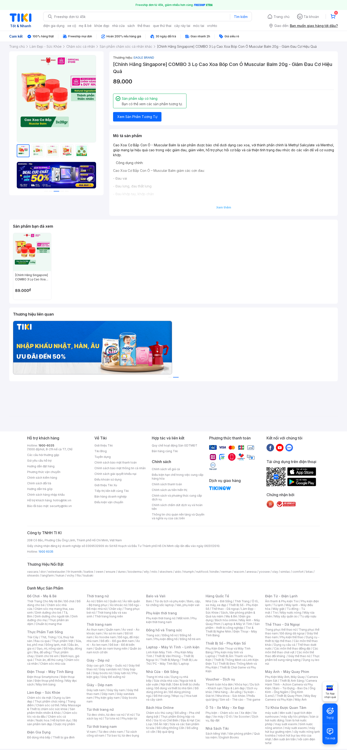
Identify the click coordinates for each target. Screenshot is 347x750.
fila (78, 575)
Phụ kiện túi (129, 718)
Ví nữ (130, 714)
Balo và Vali (155, 596)
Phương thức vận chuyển (43, 472)
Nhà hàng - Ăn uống (228, 692)
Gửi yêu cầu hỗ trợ (39, 460)
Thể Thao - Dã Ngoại (282, 624)
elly (146, 571)
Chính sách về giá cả (166, 469)
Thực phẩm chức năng (50, 701)
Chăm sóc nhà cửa (52, 663)
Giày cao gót (95, 665)
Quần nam (113, 629)
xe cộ (71, 26)
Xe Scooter (242, 716)
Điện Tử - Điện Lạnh (281, 596)
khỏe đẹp (101, 26)
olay (275, 571)
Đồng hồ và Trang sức (164, 630)
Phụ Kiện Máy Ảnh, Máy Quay (285, 677)
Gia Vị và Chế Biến (166, 720)
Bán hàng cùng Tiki (165, 451)
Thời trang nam (99, 624)
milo (154, 571)
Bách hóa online (226, 620)
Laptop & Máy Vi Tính (237, 624)
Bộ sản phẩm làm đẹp (52, 722)
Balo (149, 601)
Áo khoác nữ (118, 605)
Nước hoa (42, 720)
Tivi (275, 612)
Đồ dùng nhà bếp (39, 737)
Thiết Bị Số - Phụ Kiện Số (226, 643)
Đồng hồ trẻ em (190, 639)
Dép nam (108, 694)
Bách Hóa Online (160, 708)
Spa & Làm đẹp (234, 688)
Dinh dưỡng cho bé (48, 612)
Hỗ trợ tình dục (61, 720)
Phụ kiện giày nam (107, 697)
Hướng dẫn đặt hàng (41, 466)
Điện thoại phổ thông (49, 680)
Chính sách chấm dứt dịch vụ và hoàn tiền (177, 507)
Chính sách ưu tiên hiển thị (169, 490)
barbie (88, 571)
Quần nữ (115, 601)
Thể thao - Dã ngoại (225, 609)
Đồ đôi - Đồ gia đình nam (117, 641)
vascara (32, 571)
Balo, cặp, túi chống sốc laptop (173, 603)
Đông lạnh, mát (56, 644)
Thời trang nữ (98, 596)
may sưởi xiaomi (286, 724)
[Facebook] (270, 447)
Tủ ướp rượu (308, 616)
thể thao (144, 26)
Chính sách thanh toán (167, 484)
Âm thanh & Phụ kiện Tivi (282, 601)
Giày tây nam (116, 690)
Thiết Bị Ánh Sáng (292, 680)
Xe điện (246, 713)
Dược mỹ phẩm (65, 724)
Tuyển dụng (102, 457)
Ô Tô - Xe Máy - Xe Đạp (225, 708)
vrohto (212, 26)
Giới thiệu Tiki (103, 445)
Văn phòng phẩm (240, 733)
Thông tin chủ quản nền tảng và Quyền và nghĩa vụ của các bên (178, 516)
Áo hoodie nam (105, 637)
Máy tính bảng (45, 684)
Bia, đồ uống (42, 652)
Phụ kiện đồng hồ (166, 639)
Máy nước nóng (290, 612)
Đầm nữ (102, 601)
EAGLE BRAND (144, 57)
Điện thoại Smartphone (43, 677)
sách (131, 26)
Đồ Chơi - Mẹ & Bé (42, 596)
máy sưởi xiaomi (296, 728)
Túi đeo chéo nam (110, 731)
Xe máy (218, 716)
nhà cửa (118, 26)
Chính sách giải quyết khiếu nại (115, 474)
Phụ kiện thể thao (292, 637)
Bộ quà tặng (166, 731)
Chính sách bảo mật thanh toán (115, 462)
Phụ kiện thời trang (161, 613)
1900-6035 (46, 445)
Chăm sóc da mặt (39, 697)
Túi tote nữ (112, 718)
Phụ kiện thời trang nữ (160, 618)
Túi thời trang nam (102, 726)
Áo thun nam (95, 629)
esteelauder (56, 571)
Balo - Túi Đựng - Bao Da (290, 688)
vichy (70, 575)
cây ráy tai (182, 26)
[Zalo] (289, 447)
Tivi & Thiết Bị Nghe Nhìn (230, 629)
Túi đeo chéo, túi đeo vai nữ (105, 714)
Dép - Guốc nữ (116, 665)
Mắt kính (183, 618)
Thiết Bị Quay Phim (289, 696)
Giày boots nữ (102, 673)
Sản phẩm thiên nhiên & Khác (51, 711)
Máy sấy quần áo (286, 616)
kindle (214, 571)
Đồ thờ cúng (162, 696)
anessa (251, 571)
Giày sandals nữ (110, 669)
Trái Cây (32, 637)
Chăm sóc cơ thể (47, 705)
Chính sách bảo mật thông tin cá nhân (120, 468)
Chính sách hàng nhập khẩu (46, 494)
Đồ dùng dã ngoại (292, 633)
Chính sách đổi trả (39, 483)
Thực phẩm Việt (62, 641)
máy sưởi (271, 713)
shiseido (33, 575)
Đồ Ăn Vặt (161, 724)
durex (122, 571)
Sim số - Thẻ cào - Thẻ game (240, 699)
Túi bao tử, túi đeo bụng (123, 735)
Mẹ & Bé (231, 616)
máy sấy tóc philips (294, 716)
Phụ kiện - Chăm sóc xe (222, 713)
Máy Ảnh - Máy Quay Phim (287, 672)
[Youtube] (280, 447)
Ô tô (229, 716)
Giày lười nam (96, 690)
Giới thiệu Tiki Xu (105, 485)
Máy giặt (278, 609)
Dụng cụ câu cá (284, 644)
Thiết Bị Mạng (169, 660)
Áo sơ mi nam (113, 633)
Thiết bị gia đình (64, 737)
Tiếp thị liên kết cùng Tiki (111, 491)
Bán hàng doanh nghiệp (110, 496)
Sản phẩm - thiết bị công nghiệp (233, 625)
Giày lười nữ (122, 673)
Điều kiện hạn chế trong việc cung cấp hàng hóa (177, 476)
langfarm (48, 575)
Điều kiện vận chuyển (108, 502)
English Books (229, 737)
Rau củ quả (42, 641)
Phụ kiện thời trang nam (171, 620)
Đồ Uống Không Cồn (170, 728)
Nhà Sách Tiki (217, 728)
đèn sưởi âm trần (284, 739)
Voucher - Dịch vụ (220, 679)
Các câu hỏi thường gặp (43, 455)
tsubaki (88, 575)
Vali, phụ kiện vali (187, 605)
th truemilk (75, 571)
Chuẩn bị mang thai (49, 624)
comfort (298, 571)
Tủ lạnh (278, 605)
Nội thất (166, 684)
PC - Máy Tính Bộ (165, 663)
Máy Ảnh (301, 699)
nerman (226, 571)
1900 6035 (45, 551)
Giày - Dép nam (99, 685)
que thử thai (162, 26)
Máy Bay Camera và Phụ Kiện (290, 697)
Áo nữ (90, 601)
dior (43, 571)
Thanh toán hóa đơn (219, 684)
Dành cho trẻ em (47, 656)
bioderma (135, 571)
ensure (110, 571)
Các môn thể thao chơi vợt (291, 650)
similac (285, 571)
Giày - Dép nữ (98, 660)
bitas (309, 571)
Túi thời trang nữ (100, 709)
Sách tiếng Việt (216, 733)
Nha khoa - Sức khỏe (230, 696)
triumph (188, 571)
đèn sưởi (285, 713)
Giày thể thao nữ (299, 656)
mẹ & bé (85, 26)
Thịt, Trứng (48, 637)
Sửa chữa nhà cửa (166, 680)
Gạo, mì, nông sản (49, 648)
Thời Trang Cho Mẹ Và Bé (44, 601)
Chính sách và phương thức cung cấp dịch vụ (177, 497)
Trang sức (153, 635)
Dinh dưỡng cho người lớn (52, 616)
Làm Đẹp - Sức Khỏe (43, 692)
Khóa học (241, 684)
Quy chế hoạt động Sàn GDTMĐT (174, 445)
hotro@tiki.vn (62, 500)
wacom (239, 571)
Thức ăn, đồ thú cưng (49, 660)
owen (99, 571)
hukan (60, 575)
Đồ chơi (69, 601)
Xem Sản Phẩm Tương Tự (137, 117)
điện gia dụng (53, 26)
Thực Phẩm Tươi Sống (45, 632)
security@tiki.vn (61, 506)
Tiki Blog (100, 451)
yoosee (264, 571)
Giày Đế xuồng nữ (113, 677)
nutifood (202, 571)
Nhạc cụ (177, 696)
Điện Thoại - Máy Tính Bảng (50, 672)
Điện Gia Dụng (39, 732)
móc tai (198, 26)
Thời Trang (242, 601)
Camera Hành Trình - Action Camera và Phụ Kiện (291, 684)
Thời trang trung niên (109, 616)
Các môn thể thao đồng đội (292, 648)
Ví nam (91, 731)
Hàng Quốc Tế (217, 596)
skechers (166, 571)
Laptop (184, 663)
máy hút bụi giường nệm (290, 729)
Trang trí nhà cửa (157, 677)
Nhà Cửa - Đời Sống (162, 672)
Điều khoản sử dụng (108, 479)
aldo (178, 571)
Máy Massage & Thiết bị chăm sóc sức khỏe (54, 707)
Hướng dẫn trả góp (40, 489)
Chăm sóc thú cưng (159, 713)
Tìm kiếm (241, 17)
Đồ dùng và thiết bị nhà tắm (173, 688)
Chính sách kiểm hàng (42, 477)
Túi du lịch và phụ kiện (170, 601)
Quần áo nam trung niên (111, 648)
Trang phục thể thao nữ (280, 629)
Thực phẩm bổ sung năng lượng (292, 658)
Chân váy (115, 609)
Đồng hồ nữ (170, 635)
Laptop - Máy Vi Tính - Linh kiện (172, 647)
